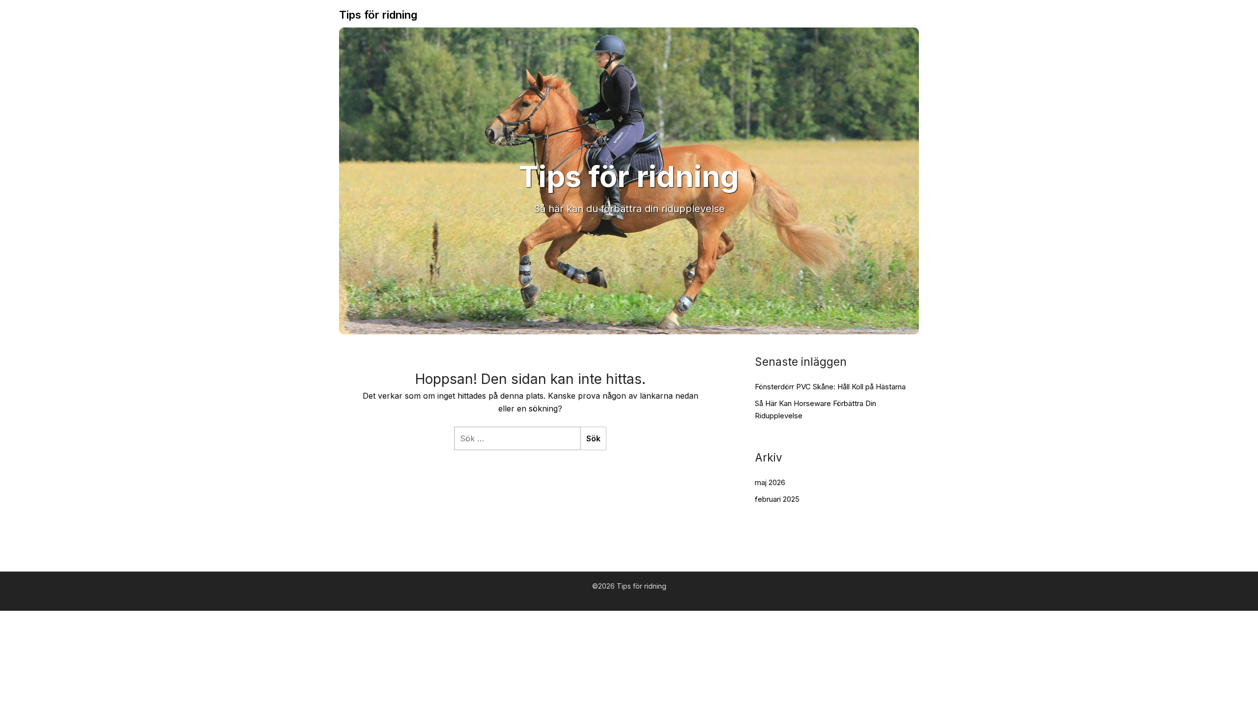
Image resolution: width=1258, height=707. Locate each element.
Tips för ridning (378, 14)
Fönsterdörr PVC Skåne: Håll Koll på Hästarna (830, 386)
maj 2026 (770, 482)
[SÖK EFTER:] (517, 438)
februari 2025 (777, 499)
